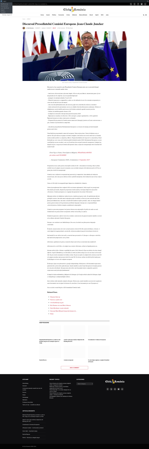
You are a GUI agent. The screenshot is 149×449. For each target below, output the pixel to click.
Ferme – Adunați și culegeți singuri (31, 437)
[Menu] (146, 15)
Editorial (74, 15)
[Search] (144, 15)
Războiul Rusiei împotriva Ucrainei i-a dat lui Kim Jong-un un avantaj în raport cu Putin (29, 4)
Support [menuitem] (3, 10)
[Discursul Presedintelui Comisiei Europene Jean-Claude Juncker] (74, 56)
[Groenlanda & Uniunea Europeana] (99, 331)
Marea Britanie (83, 15)
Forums (24, 392)
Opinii (96, 15)
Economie (61, 15)
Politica (54, 15)
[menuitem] (1, 1)
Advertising (25, 383)
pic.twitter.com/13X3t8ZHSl (58, 155)
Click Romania (30, 28)
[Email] (26, 105)
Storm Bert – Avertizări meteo (30, 431)
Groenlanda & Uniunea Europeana (97, 339)
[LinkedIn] (26, 98)
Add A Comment (74, 367)
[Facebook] (26, 90)
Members (25, 399)
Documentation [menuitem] (4, 6)
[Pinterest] (26, 101)
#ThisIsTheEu (82, 152)
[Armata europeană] (74, 352)
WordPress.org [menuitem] (4, 4)
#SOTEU (89, 152)
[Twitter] (26, 94)
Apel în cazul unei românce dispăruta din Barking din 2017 (74, 340)
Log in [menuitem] (4, 1)
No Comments (62, 28)
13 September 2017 (84, 160)
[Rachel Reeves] (50, 352)
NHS (102, 15)
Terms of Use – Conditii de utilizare (31, 404)
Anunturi (25, 385)
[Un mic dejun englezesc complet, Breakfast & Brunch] (99, 352)
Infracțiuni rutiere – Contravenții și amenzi (33, 427)
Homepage (25, 397)
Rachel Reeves (43, 360)
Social (48, 15)
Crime (68, 15)
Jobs (107, 15)
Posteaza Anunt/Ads (28, 402)
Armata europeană (68, 360)
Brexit (91, 15)
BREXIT (54, 28)
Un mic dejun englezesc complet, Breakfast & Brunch (98, 361)
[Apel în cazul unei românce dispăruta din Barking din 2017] (74, 331)
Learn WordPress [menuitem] (5, 8)
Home (42, 15)
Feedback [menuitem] (3, 12)
